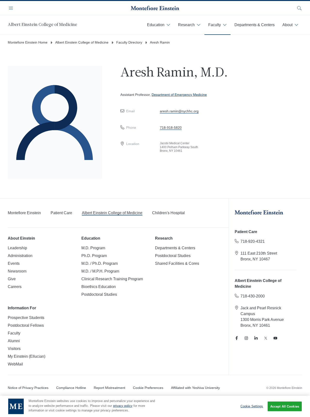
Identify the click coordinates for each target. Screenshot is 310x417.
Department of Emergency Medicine (179, 95)
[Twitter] (266, 338)
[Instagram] (246, 338)
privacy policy (122, 406)
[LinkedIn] (256, 338)
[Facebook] (237, 338)
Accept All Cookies (284, 406)
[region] (155, 406)
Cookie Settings (251, 406)
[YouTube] (275, 338)
